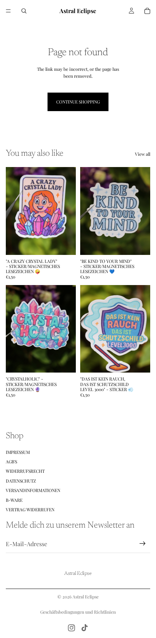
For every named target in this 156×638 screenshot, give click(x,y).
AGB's (11, 461)
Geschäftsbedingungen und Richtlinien (78, 612)
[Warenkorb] (147, 11)
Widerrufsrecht (25, 471)
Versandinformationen (33, 490)
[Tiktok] (84, 627)
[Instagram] (71, 627)
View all (142, 154)
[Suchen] (24, 11)
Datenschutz (21, 480)
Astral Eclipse (86, 597)
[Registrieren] (142, 543)
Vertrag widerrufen (30, 509)
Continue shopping (78, 102)
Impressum (18, 452)
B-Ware (14, 500)
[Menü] (8, 11)
